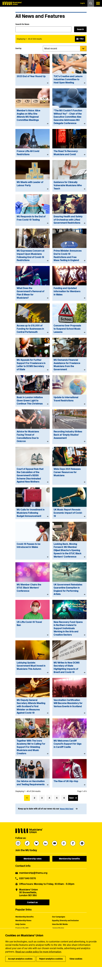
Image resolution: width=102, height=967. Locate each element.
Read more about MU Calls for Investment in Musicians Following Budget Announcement (32, 503)
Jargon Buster (58, 928)
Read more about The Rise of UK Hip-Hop (69, 773)
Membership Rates (23, 920)
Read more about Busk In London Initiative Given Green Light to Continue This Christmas (32, 391)
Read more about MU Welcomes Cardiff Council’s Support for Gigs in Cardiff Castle (69, 737)
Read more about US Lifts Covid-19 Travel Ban (32, 619)
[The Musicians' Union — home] (12, 3)
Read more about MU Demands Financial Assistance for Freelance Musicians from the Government (69, 355)
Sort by (18, 48)
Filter (82, 39)
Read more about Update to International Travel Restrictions (69, 391)
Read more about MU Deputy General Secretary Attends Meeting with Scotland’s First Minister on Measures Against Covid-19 (32, 697)
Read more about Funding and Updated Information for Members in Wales (69, 283)
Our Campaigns (58, 917)
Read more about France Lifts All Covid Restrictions (32, 143)
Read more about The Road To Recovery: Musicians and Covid (69, 143)
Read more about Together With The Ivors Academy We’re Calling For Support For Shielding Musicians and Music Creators (32, 737)
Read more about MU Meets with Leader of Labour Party (32, 176)
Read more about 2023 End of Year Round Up (32, 70)
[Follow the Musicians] (18, 843)
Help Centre (20, 924)
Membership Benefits (24, 917)
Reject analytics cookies (51, 959)
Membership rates (33, 858)
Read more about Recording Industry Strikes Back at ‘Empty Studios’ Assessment (69, 426)
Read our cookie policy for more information (38, 951)
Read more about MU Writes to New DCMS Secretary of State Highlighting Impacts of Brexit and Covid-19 (69, 657)
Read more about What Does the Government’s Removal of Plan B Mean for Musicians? (32, 283)
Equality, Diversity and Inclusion (65, 920)
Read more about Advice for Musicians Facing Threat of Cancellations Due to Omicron (32, 426)
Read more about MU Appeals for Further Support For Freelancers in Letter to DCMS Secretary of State (32, 355)
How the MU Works (60, 924)
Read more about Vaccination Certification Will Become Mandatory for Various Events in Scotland (69, 697)
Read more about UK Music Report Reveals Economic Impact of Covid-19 (69, 503)
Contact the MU (21, 928)
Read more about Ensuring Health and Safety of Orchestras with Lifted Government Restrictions (69, 210)
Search (80, 29)
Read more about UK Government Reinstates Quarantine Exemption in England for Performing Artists (69, 579)
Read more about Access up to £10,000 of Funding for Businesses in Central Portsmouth (32, 319)
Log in (82, 3)
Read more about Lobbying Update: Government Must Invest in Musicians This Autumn (32, 657)
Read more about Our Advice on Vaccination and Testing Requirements (32, 773)
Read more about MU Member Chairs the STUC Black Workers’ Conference (32, 579)
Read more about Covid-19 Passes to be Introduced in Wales (32, 541)
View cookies (75, 959)
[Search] (90, 3)
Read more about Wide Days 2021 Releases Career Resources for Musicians (69, 466)
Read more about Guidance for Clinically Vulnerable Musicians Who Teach (69, 176)
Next (71, 798)
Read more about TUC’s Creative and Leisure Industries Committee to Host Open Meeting (69, 70)
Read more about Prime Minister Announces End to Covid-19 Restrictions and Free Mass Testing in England (69, 246)
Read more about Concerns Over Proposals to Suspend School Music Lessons (69, 319)
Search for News (22, 24)
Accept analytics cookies (20, 959)
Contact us (32, 902)
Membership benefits (69, 858)
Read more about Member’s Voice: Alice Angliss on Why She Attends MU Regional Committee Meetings (32, 107)
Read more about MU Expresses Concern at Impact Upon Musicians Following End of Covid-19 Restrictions (32, 246)
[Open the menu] (98, 3)
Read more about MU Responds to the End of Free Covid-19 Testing (32, 210)
